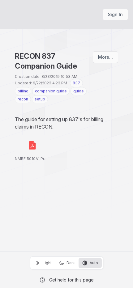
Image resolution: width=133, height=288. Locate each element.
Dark (70, 262)
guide (78, 91)
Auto (94, 262)
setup (40, 99)
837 (76, 83)
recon (23, 99)
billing (23, 91)
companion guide (51, 91)
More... (105, 57)
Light (47, 262)
